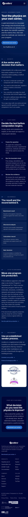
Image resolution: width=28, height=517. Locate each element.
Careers (3, 481)
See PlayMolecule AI (9, 47)
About (3, 476)
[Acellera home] (7, 3)
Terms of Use (13, 498)
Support (3, 486)
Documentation (5, 469)
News (16, 467)
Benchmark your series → (8, 454)
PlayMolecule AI (5, 462)
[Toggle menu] (24, 3)
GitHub (17, 469)
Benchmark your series (9, 42)
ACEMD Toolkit (5, 467)
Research (17, 464)
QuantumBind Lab (6, 464)
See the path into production (9, 321)
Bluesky (17, 478)
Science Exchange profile (8, 360)
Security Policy (22, 498)
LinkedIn (17, 476)
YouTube (17, 481)
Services (3, 478)
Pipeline (17, 462)
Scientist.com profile (7, 357)
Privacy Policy (4, 498)
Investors (3, 483)
